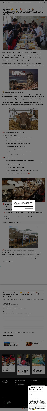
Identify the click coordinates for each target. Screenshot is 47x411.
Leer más (18, 204)
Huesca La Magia (31, 409)
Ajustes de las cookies (29, 208)
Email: (30, 397)
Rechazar (15, 208)
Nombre (30, 394)
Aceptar (23, 206)
